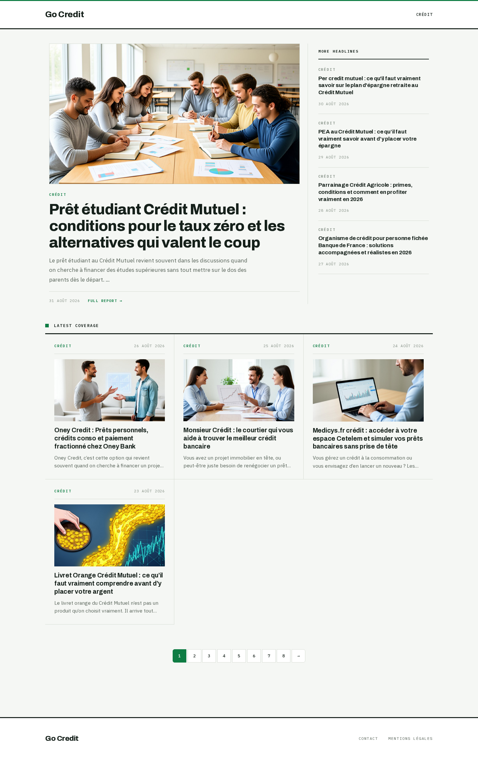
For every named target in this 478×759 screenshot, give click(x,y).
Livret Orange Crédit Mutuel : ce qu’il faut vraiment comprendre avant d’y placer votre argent (108, 583)
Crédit (424, 14)
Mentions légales (410, 738)
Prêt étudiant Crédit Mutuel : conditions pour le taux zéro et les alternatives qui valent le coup (167, 226)
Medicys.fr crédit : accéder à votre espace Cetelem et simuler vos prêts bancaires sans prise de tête (368, 438)
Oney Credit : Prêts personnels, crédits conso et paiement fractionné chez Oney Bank (101, 438)
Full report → (105, 300)
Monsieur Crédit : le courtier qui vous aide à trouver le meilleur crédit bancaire (238, 438)
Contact (368, 738)
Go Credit (62, 738)
